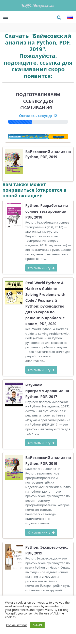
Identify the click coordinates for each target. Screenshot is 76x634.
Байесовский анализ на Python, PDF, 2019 (48, 154)
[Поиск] (59, 17)
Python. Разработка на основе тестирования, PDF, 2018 (46, 211)
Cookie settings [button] (16, 625)
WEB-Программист (38, 5)
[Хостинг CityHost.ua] (38, 136)
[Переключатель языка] (69, 17)
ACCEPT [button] (37, 625)
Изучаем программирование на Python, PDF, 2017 (47, 390)
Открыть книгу (39, 268)
